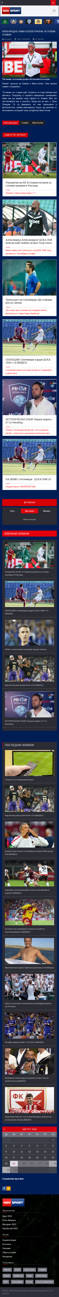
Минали (46, 511)
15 (53, 1152)
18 (21, 1157)
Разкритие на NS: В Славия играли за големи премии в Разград (27, 573)
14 (45, 1152)
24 (14, 1163)
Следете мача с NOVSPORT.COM (20, 487)
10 (14, 1152)
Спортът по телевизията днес (19, 779)
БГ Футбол (39, 39)
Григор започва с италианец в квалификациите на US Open (28, 1005)
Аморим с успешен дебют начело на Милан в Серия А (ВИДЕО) (27, 891)
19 (29, 1157)
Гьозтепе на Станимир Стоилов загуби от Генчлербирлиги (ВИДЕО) (25, 930)
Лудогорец (29, 1270)
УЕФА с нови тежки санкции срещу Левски (26, 649)
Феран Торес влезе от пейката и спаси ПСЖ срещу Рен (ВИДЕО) (29, 852)
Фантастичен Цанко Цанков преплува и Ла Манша (29, 967)
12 (29, 1152)
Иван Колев (37, 123)
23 (6, 1163)
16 (6, 1157)
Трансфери (17, 1282)
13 (37, 1152)
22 (53, 1157)
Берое (7, 1276)
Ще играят (29, 511)
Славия (25, 123)
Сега (12, 511)
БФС (6, 1282)
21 (45, 1157)
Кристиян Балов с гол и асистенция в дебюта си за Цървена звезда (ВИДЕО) (28, 1118)
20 (37, 1157)
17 (14, 1157)
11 (22, 1152)
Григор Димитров (44, 1282)
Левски (7, 1270)
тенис (29, 1276)
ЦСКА (17, 1270)
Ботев (29, 1282)
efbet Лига (41, 1276)
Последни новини (19, 745)
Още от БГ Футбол (15, 135)
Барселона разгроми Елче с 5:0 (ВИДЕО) (24, 685)
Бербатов (18, 1276)
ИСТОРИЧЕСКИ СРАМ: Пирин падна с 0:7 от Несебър (26, 722)
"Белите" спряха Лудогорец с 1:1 (21, 193)
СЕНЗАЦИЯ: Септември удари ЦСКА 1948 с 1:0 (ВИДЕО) (26, 612)
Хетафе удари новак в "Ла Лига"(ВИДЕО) (24, 1042)
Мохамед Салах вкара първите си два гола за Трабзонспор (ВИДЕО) (27, 1079)
